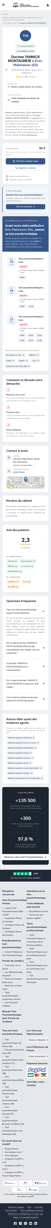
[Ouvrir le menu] (3, 5)
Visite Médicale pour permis (35, 905)
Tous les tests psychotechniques (12, 1032)
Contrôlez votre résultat (35, 1083)
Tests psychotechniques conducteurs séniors (11, 996)
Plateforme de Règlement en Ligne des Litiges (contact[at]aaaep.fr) (25, 1216)
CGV (29, 1207)
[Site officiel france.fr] (19, 1189)
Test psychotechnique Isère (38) (12, 1070)
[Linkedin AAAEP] (35, 1224)
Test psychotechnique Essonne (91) (10, 1090)
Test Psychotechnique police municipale (37, 979)
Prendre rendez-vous (27, 161)
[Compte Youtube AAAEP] (30, 1224)
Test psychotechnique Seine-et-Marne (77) (13, 1060)
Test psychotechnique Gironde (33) (10, 1110)
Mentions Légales (16, 1207)
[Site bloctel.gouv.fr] (33, 1189)
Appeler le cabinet (27, 168)
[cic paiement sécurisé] (38, 1072)
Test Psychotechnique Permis (13, 902)
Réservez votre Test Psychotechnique (23, 857)
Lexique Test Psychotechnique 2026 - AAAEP (13, 911)
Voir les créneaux (24, 206)
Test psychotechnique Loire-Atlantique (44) (12, 1130)
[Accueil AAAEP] (25, 5)
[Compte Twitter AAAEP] (25, 1224)
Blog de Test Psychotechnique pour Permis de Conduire (11, 1016)
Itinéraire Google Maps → (23, 465)
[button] (48, 5)
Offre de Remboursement (31, 1210)
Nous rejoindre (11, 1155)
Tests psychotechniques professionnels (37, 927)
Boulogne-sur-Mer (14, 355)
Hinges (22, 361)
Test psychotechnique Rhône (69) (13, 1080)
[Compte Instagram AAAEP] (20, 1224)
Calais (8, 361)
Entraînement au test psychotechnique (11, 944)
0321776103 (19, 472)
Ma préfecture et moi (38, 911)
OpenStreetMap (30, 488)
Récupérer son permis (8, 893)
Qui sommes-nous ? (14, 1152)
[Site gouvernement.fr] (26, 1183)
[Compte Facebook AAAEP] (15, 1224)
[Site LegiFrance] (10, 1183)
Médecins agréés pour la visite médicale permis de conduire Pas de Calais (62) (22, 18)
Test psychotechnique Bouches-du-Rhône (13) (13, 1120)
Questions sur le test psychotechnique (36, 894)
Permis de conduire (13, 960)
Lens (34, 361)
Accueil (5, 14)
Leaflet (19, 488)
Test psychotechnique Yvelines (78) (10, 1100)
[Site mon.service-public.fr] (41, 1183)
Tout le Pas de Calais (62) (16, 366)
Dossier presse (11, 1148)
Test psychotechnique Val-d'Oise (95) (12, 1043)
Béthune (32, 355)
